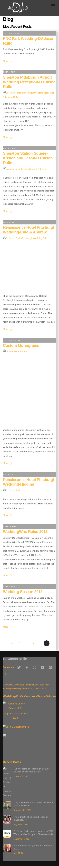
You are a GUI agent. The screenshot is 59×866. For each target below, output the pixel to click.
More (5, 61)
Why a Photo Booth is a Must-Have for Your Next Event (33, 804)
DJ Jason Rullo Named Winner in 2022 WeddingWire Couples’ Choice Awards (33, 833)
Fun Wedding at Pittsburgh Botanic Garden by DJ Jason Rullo (31, 770)
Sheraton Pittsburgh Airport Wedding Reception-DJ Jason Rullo (29, 82)
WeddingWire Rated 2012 (25, 531)
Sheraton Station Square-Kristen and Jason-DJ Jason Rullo (28, 158)
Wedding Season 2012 (22, 591)
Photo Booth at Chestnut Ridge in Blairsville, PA (30, 818)
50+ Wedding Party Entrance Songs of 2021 (33, 847)
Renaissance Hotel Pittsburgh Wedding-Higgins (29, 482)
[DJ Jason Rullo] (18, 11)
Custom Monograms (21, 345)
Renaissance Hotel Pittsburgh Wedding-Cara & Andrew (29, 229)
